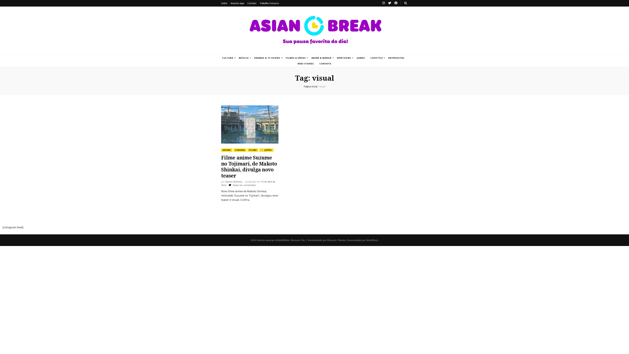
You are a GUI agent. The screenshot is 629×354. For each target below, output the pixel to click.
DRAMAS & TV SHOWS (267, 57)
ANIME (227, 150)
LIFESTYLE (377, 57)
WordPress (372, 240)
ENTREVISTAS (396, 57)
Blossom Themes (336, 240)
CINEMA (240, 150)
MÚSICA (244, 57)
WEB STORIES (306, 63)
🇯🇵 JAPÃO (266, 150)
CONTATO (325, 63)
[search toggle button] (405, 3)
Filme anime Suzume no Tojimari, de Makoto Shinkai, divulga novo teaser (249, 166)
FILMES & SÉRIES (296, 57)
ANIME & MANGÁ (321, 57)
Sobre (224, 3)
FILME (253, 150)
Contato (251, 3)
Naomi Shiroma (233, 181)
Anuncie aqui (237, 3)
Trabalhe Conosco (269, 3)
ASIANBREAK (282, 240)
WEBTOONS (344, 57)
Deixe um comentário (244, 185)
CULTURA (227, 57)
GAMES (361, 57)
